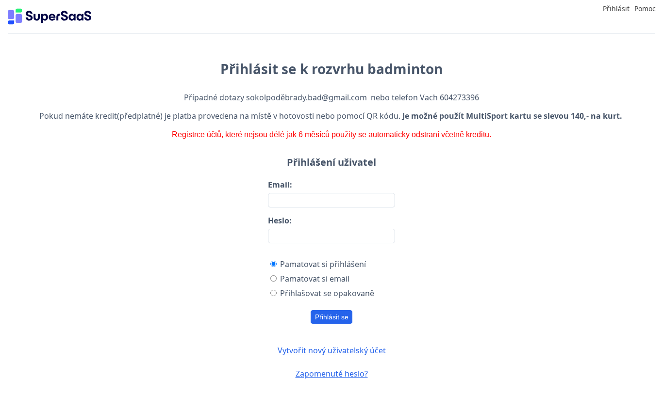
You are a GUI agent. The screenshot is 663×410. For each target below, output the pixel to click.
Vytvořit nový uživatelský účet (332, 350)
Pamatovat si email (314, 278)
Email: (280, 184)
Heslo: (280, 220)
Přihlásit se (331, 317)
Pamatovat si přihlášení (323, 264)
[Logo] (49, 16)
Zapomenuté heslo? (332, 373)
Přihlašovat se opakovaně (327, 293)
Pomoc (645, 8)
